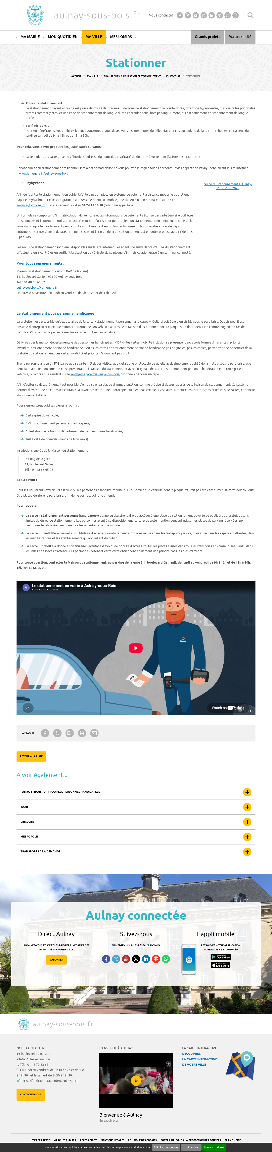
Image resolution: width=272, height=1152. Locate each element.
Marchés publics (65, 1140)
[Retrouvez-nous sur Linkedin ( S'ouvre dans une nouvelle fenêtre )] (146, 959)
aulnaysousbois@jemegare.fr (37, 288)
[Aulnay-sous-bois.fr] (35, 15)
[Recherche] (250, 15)
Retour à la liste (31, 756)
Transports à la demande (40, 852)
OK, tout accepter (166, 1147)
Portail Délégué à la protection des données (190, 1140)
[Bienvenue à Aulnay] (136, 1080)
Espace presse (40, 1140)
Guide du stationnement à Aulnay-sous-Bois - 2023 (228, 186)
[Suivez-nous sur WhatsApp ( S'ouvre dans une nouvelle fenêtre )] (166, 959)
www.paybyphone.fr (31, 205)
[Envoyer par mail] (94, 733)
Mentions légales (112, 1140)
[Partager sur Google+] (70, 733)
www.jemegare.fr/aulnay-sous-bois (43, 174)
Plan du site (233, 1140)
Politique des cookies (142, 1140)
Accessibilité (88, 1140)
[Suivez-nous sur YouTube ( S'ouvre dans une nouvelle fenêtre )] (126, 959)
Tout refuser (191, 1147)
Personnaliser (214, 1147)
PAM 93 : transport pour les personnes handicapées (60, 792)
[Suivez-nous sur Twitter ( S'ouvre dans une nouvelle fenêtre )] (116, 959)
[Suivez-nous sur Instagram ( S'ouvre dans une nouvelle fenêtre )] (136, 959)
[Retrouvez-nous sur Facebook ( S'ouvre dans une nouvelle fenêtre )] (106, 959)
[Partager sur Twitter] (57, 733)
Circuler (27, 822)
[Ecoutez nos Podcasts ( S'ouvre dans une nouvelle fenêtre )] (156, 959)
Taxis (24, 807)
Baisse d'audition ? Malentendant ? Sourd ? (50, 1081)
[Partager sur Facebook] (45, 733)
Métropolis (29, 837)
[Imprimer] (82, 733)
